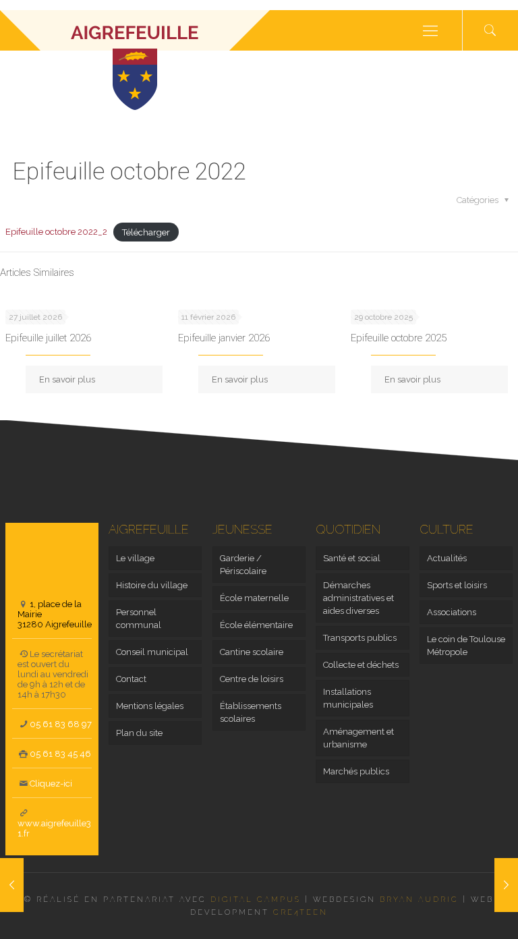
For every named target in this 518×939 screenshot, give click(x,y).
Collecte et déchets (361, 665)
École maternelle (254, 598)
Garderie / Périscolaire (243, 564)
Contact (131, 679)
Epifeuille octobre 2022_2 (56, 232)
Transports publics (360, 638)
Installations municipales (348, 698)
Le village (135, 558)
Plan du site (139, 733)
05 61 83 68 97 (61, 724)
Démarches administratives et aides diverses (358, 598)
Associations (451, 612)
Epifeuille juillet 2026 (48, 338)
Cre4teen (300, 912)
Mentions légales (149, 706)
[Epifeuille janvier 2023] (506, 885)
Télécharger (146, 232)
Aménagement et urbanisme (358, 738)
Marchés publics (356, 771)
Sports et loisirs (457, 585)
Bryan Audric (419, 899)
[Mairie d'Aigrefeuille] (135, 30)
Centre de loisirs (251, 679)
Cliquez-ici (51, 783)
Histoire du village (152, 585)
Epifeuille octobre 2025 (399, 338)
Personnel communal (138, 618)
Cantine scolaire (251, 652)
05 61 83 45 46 (60, 754)
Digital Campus (255, 899)
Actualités (447, 558)
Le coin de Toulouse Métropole (466, 645)
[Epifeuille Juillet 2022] (12, 885)
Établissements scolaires (250, 712)
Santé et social (351, 558)
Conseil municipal (152, 652)
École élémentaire (256, 625)
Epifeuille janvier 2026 (224, 338)
